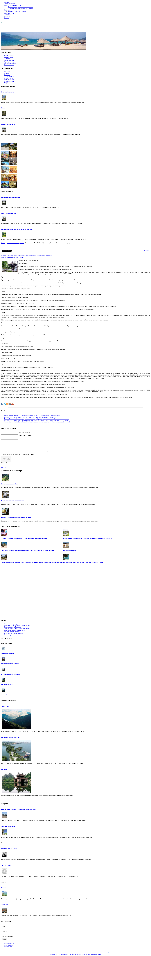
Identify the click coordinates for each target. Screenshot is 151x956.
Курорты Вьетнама (7, 92)
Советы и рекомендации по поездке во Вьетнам (16, 517)
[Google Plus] (12, 404)
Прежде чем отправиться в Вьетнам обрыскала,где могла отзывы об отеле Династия (27, 550)
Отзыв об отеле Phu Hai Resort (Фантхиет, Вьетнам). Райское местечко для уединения (26, 255)
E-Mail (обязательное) (25, 435)
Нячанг (3, 888)
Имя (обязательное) (24, 432)
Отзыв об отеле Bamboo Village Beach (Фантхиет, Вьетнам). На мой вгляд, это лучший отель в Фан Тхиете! (36, 420)
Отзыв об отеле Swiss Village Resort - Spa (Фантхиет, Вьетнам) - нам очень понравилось (30, 417)
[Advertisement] (75, 28)
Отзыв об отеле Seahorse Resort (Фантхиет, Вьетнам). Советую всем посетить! (87, 538)
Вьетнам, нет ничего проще (10, 663)
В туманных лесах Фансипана (10, 674)
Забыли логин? (8, 945)
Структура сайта (85, 954)
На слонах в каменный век (9, 484)
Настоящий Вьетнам (69, 550)
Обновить (4, 462)
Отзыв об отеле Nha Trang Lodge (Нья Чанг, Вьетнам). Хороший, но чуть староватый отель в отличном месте (36, 419)
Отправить (4, 467)
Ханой (3, 108)
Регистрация (8, 946)
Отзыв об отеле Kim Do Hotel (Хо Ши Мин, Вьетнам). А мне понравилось (24, 538)
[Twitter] (5, 404)
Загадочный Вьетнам (62, 954)
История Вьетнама (7, 684)
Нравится (146, 250)
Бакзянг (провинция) (8, 124)
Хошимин (4, 904)
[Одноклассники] (7, 404)
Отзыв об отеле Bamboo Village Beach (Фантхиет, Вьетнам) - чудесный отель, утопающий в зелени (31, 562)
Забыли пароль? (9, 943)
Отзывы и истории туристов (15, 243)
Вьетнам (3, 257)
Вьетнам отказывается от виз (10, 737)
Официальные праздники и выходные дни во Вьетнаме (18, 809)
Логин (4, 926)
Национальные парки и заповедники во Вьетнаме (17, 229)
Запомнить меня (7, 936)
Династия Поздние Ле (8, 826)
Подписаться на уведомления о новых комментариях (18, 454)
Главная (3, 243)
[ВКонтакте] (2, 404)
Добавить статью (74, 954)
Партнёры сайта (96, 954)
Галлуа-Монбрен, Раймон (9, 848)
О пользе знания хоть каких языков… (13, 500)
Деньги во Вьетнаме (7, 653)
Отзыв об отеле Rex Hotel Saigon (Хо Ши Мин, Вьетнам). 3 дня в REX (85, 562)
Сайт (20, 438)
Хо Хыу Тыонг (6, 865)
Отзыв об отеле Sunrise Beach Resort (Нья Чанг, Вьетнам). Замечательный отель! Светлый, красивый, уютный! (37, 422)
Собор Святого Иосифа (8, 213)
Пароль (4, 931)
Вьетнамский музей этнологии (10, 197)
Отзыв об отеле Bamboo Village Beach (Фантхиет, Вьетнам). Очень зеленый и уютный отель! (32, 415)
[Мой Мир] (10, 404)
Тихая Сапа (5, 695)
